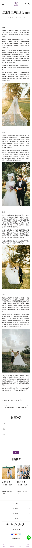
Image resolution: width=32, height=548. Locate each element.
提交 (16, 452)
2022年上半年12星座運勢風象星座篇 (22, 407)
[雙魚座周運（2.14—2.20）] (8, 472)
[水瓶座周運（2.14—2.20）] (23, 472)
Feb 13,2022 (5, 488)
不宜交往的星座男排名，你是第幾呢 (10, 407)
